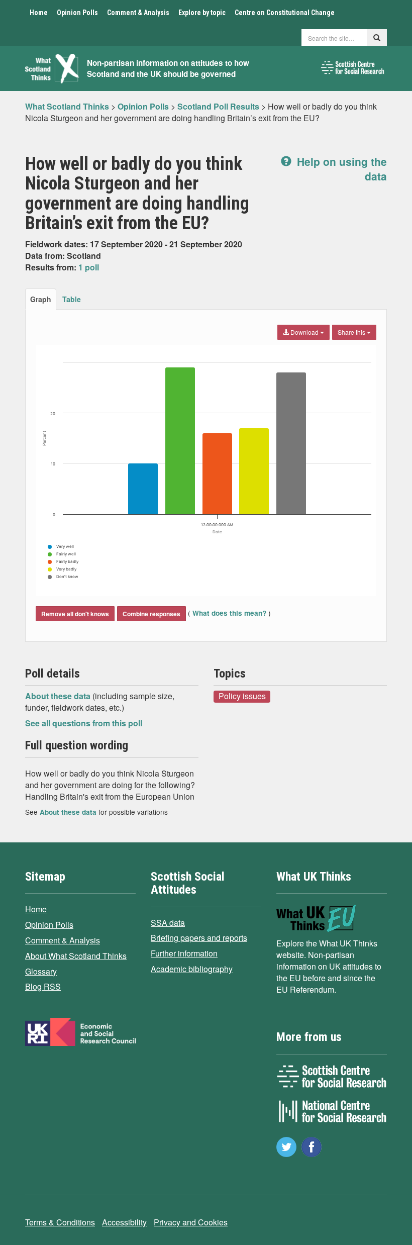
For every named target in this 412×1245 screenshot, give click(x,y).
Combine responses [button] (151, 613)
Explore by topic (202, 13)
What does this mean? (229, 613)
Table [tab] (71, 299)
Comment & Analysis (138, 13)
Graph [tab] (40, 299)
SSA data (168, 922)
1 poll (88, 267)
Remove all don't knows (75, 613)
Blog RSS (43, 986)
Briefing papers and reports (199, 937)
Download (304, 332)
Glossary (41, 971)
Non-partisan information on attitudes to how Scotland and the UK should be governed (168, 68)
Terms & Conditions (60, 1222)
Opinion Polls (77, 13)
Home (39, 13)
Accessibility (124, 1222)
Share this (352, 332)
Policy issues (242, 696)
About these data (58, 696)
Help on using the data (340, 168)
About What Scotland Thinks (76, 956)
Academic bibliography (192, 969)
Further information (184, 953)
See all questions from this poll (83, 723)
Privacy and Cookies (191, 1222)
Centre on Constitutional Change (285, 13)
